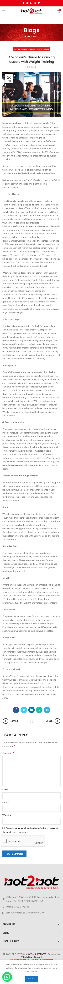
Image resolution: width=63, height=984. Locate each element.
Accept (31, 978)
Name (6, 789)
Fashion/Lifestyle (30, 49)
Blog (35, 36)
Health (45, 49)
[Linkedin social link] (31, 3)
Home (27, 36)
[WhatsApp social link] (35, 3)
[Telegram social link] (39, 3)
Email (5, 802)
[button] (7, 977)
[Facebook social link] (23, 3)
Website (6, 815)
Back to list (31, 721)
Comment (8, 752)
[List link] (31, 906)
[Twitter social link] (27, 3)
